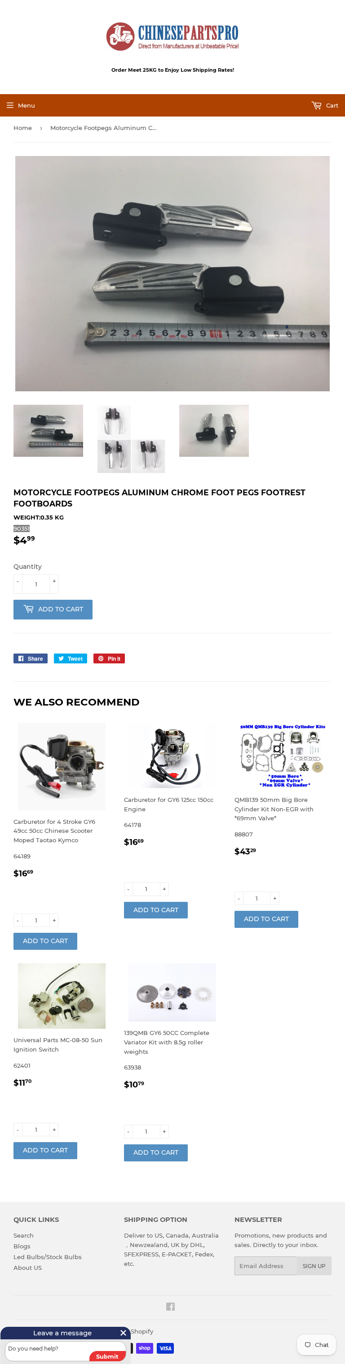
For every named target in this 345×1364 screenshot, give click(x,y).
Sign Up (314, 1266)
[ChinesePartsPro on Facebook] (170, 1308)
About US (27, 1267)
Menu (26, 105)
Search (23, 1235)
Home (22, 127)
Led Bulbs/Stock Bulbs (47, 1256)
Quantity (27, 567)
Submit (107, 1356)
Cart (331, 105)
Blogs (22, 1246)
